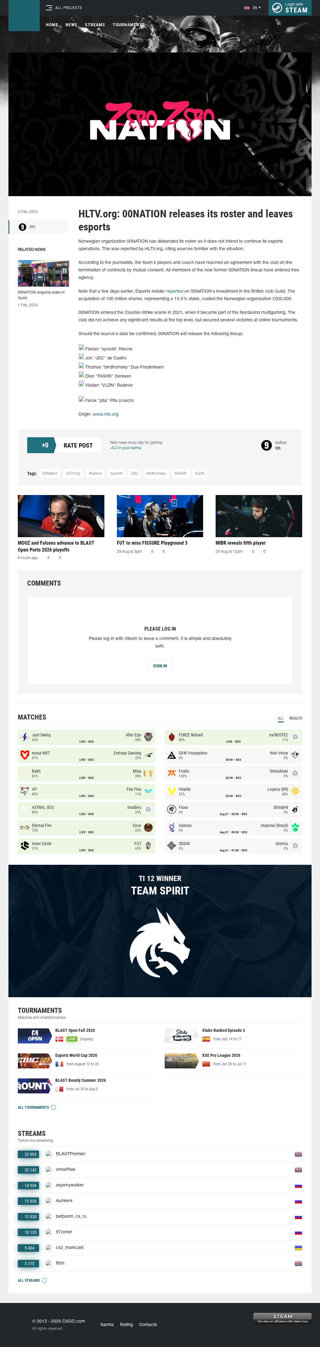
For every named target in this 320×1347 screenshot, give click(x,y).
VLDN (199, 473)
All (281, 718)
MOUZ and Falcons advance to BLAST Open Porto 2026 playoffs (56, 546)
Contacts (148, 1325)
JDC (134, 473)
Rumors (95, 473)
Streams (95, 24)
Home (52, 24)
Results (295, 718)
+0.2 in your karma (125, 448)
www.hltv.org (105, 415)
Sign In (160, 665)
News (72, 24)
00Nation (49, 473)
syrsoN (116, 473)
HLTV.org (73, 473)
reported (174, 292)
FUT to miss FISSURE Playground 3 (152, 543)
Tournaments (129, 24)
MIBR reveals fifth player (241, 543)
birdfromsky (156, 473)
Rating (126, 1325)
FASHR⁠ (180, 473)
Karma (107, 1325)
